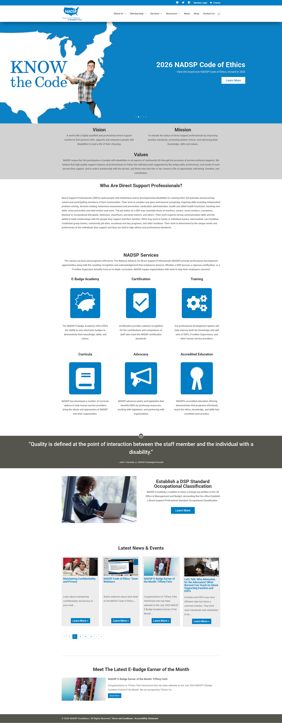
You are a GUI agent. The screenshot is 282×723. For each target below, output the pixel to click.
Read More (115, 695)
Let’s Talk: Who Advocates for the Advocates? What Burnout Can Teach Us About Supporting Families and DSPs (201, 585)
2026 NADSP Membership (203, 65)
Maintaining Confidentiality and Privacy (79, 580)
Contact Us (208, 14)
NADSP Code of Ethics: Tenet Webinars (121, 580)
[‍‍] (177, 3)
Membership (136, 14)
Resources (171, 14)
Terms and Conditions (122, 718)
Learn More (233, 80)
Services (154, 14)
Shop (196, 14)
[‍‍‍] (189, 3)
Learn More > (80, 620)
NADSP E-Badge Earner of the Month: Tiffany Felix (159, 580)
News (187, 14)
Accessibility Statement (146, 718)
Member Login (200, 3)
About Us (118, 14)
